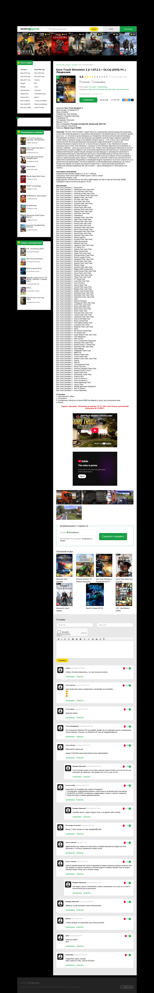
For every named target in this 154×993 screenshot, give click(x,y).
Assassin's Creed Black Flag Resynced (35, 226)
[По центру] (77, 639)
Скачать (88, 99)
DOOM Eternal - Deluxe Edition (36, 196)
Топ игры (23, 69)
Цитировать (70, 676)
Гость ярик (70, 709)
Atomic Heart (30, 166)
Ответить (80, 676)
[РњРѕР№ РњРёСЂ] (129, 100)
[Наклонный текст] (61, 639)
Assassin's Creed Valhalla (62, 609)
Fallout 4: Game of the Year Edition (35, 298)
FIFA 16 (28, 288)
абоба (68, 918)
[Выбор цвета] (89, 639)
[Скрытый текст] (93, 639)
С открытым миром (40, 100)
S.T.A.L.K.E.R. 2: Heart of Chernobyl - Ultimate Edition (35, 139)
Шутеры (22, 83)
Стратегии (37, 90)
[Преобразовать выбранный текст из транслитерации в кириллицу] (100, 639)
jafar (67, 935)
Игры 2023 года (25, 76)
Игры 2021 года (25, 80)
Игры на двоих (25, 100)
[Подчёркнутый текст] (65, 639)
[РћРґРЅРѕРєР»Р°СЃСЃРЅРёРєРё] (126, 100)
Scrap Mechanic (31, 205)
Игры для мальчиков (120, 89)
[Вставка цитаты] (96, 639)
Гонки (36, 87)
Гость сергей (71, 842)
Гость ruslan (70, 785)
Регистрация (128, 29)
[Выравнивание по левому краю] (73, 639)
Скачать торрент (113, 536)
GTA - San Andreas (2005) (35, 249)
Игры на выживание (40, 104)
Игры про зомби (25, 107)
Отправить (62, 660)
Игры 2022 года (39, 76)
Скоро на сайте (39, 107)
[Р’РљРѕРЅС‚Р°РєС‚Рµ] (123, 100)
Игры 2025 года (25, 73)
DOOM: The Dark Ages (33, 186)
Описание (86, 82)
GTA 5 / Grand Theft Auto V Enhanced (35, 148)
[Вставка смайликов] (84, 639)
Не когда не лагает (73, 825)
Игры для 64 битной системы (99, 89)
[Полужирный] (58, 639)
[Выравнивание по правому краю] (80, 639)
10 (107, 77)
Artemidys (70, 955)
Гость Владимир (72, 726)
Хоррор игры (24, 97)
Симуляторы (24, 94)
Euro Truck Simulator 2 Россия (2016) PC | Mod (104, 580)
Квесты (36, 97)
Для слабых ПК (25, 104)
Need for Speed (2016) (33, 268)
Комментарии (99, 82)
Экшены (37, 80)
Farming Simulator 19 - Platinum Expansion (84, 580)
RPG (35, 83)
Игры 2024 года (39, 73)
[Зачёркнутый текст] (69, 639)
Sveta (68, 668)
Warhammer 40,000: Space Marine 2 (35, 216)
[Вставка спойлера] (104, 639)
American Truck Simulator (61, 580)
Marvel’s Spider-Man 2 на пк (35, 176)
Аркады (23, 87)
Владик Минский (79, 766)
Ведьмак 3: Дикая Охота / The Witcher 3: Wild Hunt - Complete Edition (36, 279)
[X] (132, 100)
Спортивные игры (40, 94)
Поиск (94, 29)
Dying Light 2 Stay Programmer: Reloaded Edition (35, 157)
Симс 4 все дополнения (34, 259)
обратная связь (127, 987)
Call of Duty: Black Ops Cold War (124, 580)
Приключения (24, 90)
